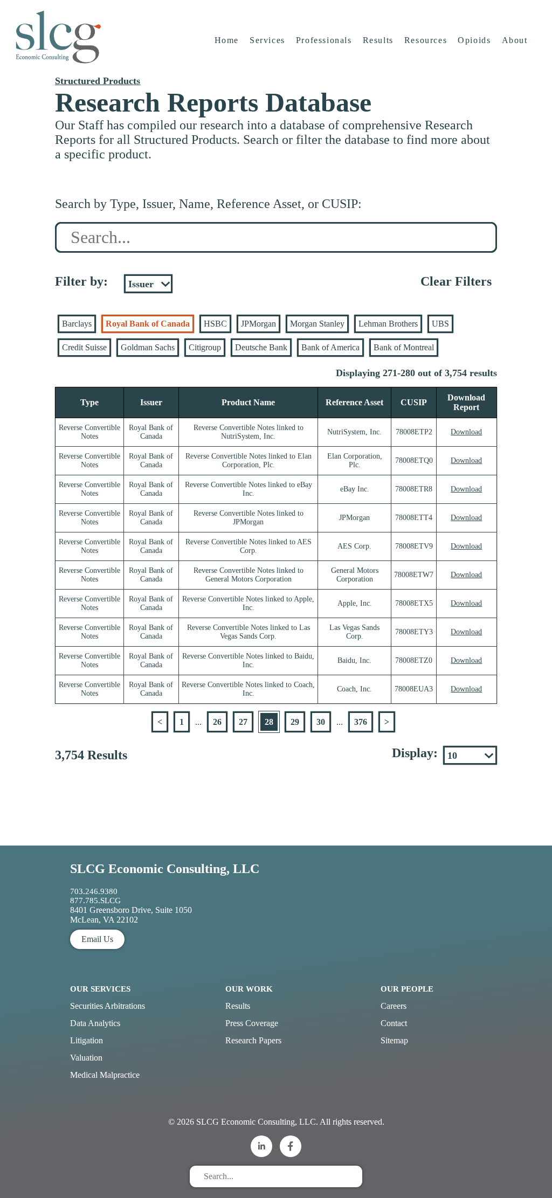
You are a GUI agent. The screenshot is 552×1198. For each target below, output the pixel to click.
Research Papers (253, 1040)
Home (227, 40)
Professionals (324, 40)
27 (243, 721)
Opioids (474, 40)
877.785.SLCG (95, 900)
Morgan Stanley (317, 323)
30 (320, 721)
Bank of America (330, 347)
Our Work (249, 989)
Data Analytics (95, 1023)
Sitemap (394, 1040)
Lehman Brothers (388, 323)
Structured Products (97, 80)
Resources (425, 40)
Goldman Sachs (148, 347)
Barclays (77, 323)
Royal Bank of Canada (148, 323)
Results (378, 40)
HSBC (215, 323)
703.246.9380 (94, 891)
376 (360, 721)
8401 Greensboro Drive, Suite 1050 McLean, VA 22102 (131, 914)
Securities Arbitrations (107, 1005)
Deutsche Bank (261, 347)
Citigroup (205, 347)
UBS (440, 323)
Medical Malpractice (105, 1074)
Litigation (86, 1040)
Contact (394, 1023)
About (515, 40)
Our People (407, 989)
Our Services (100, 989)
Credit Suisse (84, 347)
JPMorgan (258, 323)
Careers (393, 1005)
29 (295, 721)
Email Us (97, 939)
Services (267, 40)
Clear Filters (456, 281)
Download (466, 432)
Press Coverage (251, 1023)
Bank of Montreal (404, 347)
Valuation (86, 1057)
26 (217, 721)
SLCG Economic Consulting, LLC (164, 869)
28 (269, 721)
